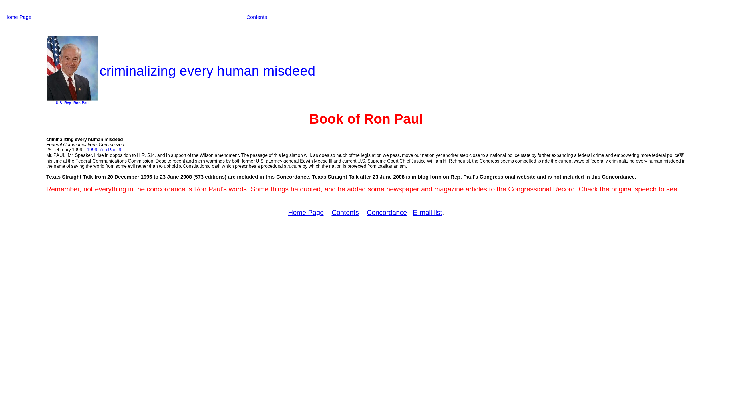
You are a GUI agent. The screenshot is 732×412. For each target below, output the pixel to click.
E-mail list (427, 212)
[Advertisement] (139, 17)
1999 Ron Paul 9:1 (106, 149)
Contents (256, 17)
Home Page (17, 17)
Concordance (387, 212)
